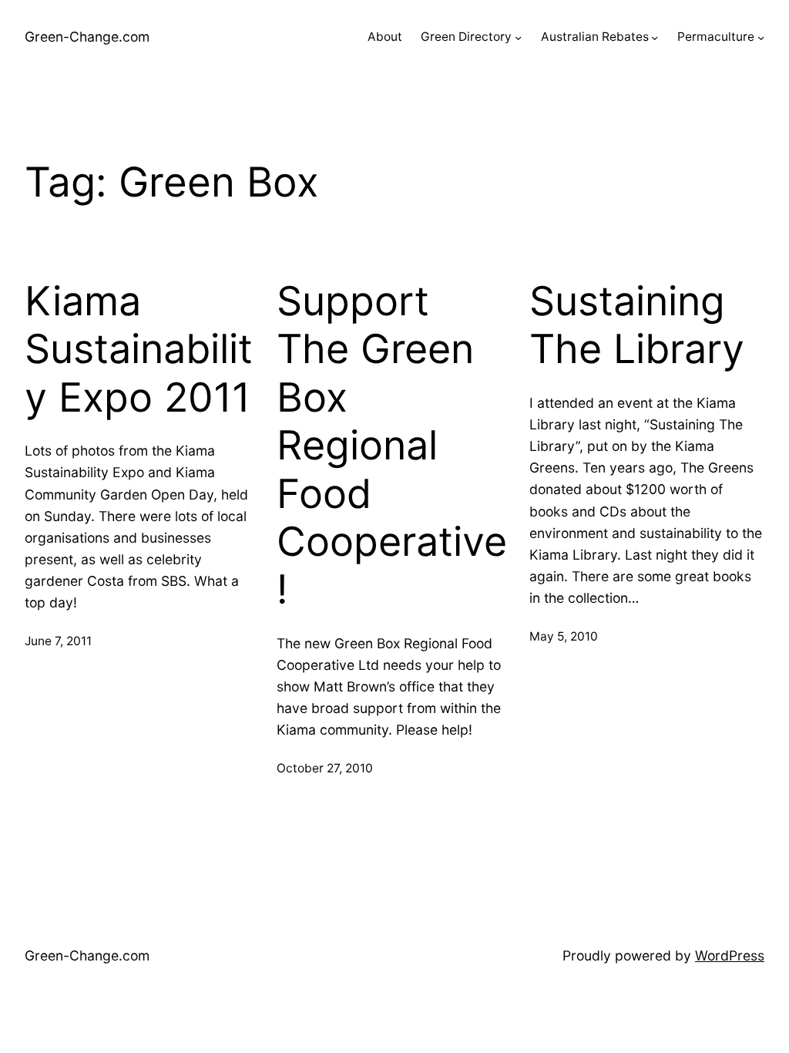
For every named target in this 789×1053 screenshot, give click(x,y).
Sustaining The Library (636, 325)
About (385, 36)
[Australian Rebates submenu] (654, 37)
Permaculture (715, 36)
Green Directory (466, 36)
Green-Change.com (87, 37)
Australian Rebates (595, 36)
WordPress (729, 955)
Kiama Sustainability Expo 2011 (139, 350)
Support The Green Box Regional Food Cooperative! (392, 446)
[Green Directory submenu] (518, 37)
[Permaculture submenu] (760, 37)
